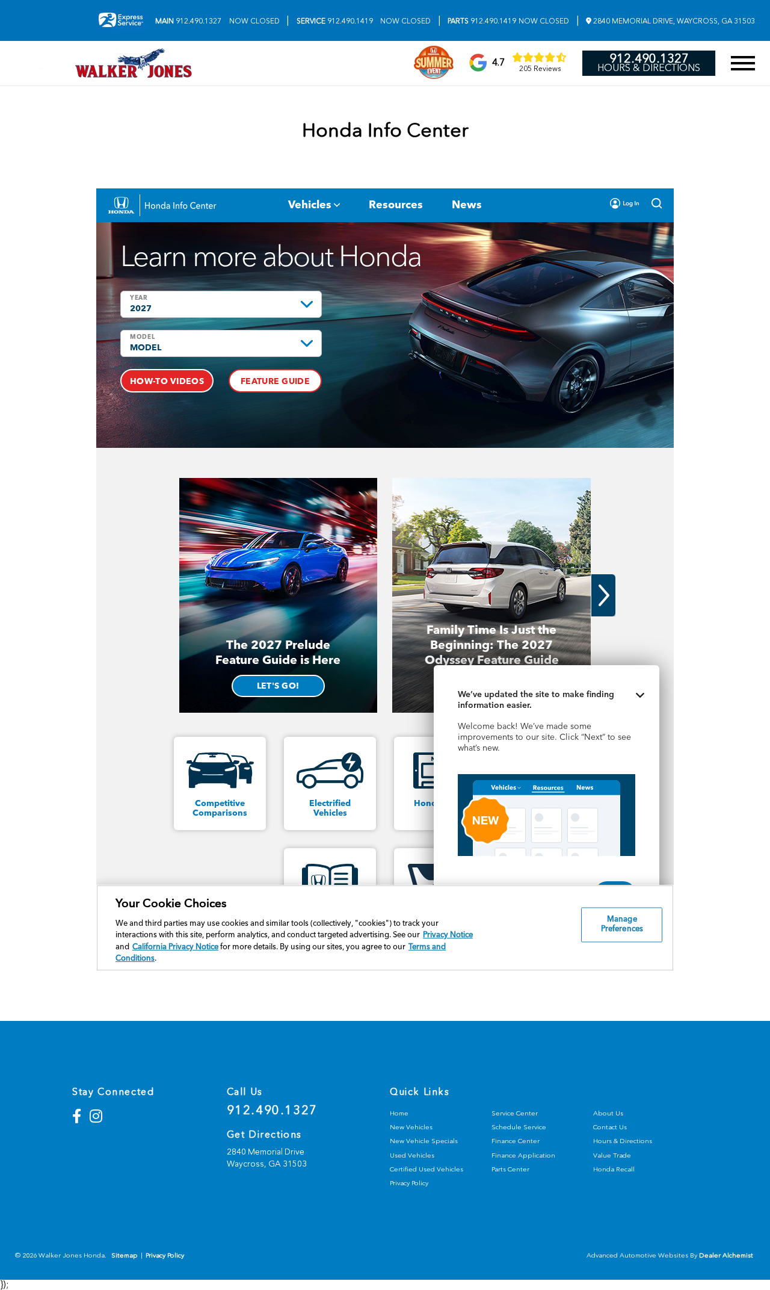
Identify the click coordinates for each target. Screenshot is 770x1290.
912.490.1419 (335, 21)
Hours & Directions (648, 68)
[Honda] (34, 63)
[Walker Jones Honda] (133, 63)
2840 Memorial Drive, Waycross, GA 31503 (673, 21)
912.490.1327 (188, 21)
